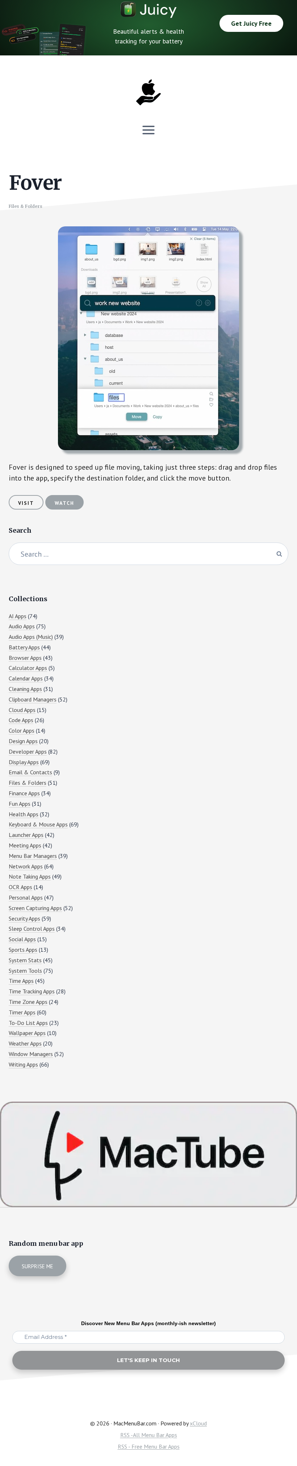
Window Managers (31, 1053)
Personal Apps (26, 897)
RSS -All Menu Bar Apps (148, 1434)
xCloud (198, 1423)
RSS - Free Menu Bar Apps (149, 1446)
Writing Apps (23, 1064)
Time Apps (21, 980)
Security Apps (24, 918)
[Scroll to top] (277, 1435)
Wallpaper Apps (27, 1032)
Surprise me (37, 1266)
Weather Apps (25, 1043)
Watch (64, 503)
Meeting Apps (25, 845)
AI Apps (17, 616)
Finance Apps (24, 793)
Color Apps (21, 730)
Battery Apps (24, 647)
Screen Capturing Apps (35, 908)
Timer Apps (22, 1012)
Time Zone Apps (28, 1001)
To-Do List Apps (28, 1022)
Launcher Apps (26, 834)
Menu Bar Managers (33, 855)
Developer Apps (28, 751)
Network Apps (26, 866)
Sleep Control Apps (32, 928)
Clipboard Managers (33, 699)
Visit (26, 503)
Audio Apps (22, 626)
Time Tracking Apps (32, 991)
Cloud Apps (22, 709)
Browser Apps (25, 657)
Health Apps (23, 814)
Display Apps (24, 762)
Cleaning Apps (25, 688)
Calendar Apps (26, 678)
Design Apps (23, 741)
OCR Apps (20, 887)
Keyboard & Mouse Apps (38, 824)
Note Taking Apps (30, 876)
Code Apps (21, 720)
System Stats (25, 960)
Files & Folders (25, 206)
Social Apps (22, 939)
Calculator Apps (28, 667)
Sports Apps (23, 949)
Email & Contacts (30, 772)
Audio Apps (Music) (31, 636)
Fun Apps (19, 803)
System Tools (25, 970)
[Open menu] (148, 130)
